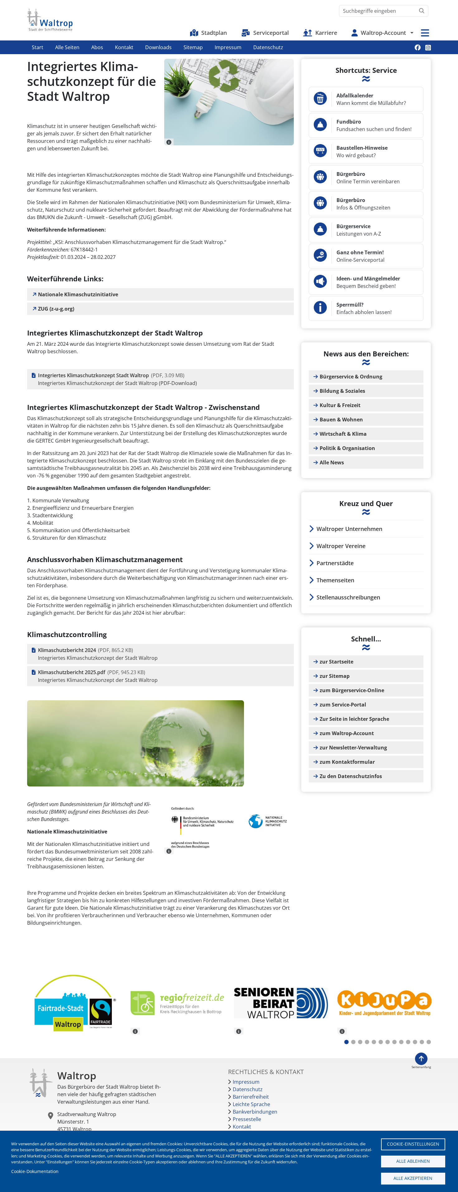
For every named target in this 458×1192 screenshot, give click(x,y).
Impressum (228, 47)
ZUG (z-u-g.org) (56, 308)
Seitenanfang (421, 1067)
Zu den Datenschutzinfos (351, 776)
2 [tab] (353, 1042)
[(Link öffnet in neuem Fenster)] (178, 1003)
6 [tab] (381, 1042)
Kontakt (124, 47)
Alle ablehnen (413, 1161)
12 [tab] (422, 1042)
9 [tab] (401, 1042)
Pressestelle (247, 1119)
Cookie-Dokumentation (35, 1171)
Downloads (158, 47)
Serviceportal (271, 32)
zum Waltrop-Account (347, 733)
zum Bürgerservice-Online (352, 690)
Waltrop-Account (383, 32)
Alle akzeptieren (413, 1178)
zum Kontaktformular (347, 761)
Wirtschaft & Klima (343, 433)
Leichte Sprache (251, 1104)
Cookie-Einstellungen (413, 1144)
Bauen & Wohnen (341, 419)
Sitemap (193, 47)
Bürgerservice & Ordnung (351, 376)
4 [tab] (367, 1042)
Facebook (418, 47)
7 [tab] (387, 1042)
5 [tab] (374, 1042)
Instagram (428, 47)
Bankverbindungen (255, 1111)
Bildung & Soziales (342, 390)
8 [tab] (394, 1042)
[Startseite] (50, 19)
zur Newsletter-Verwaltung (353, 747)
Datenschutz (268, 47)
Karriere (326, 32)
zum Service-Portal (343, 704)
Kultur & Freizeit (340, 405)
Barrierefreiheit (251, 1096)
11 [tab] (415, 1042)
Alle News (332, 462)
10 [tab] (408, 1042)
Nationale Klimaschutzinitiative (78, 294)
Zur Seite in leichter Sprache (354, 719)
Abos (97, 47)
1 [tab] (346, 1042)
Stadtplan (214, 32)
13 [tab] (429, 1042)
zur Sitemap (335, 676)
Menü (425, 33)
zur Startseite (336, 661)
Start (37, 47)
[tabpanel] (74, 1004)
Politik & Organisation (347, 448)
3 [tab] (360, 1042)
